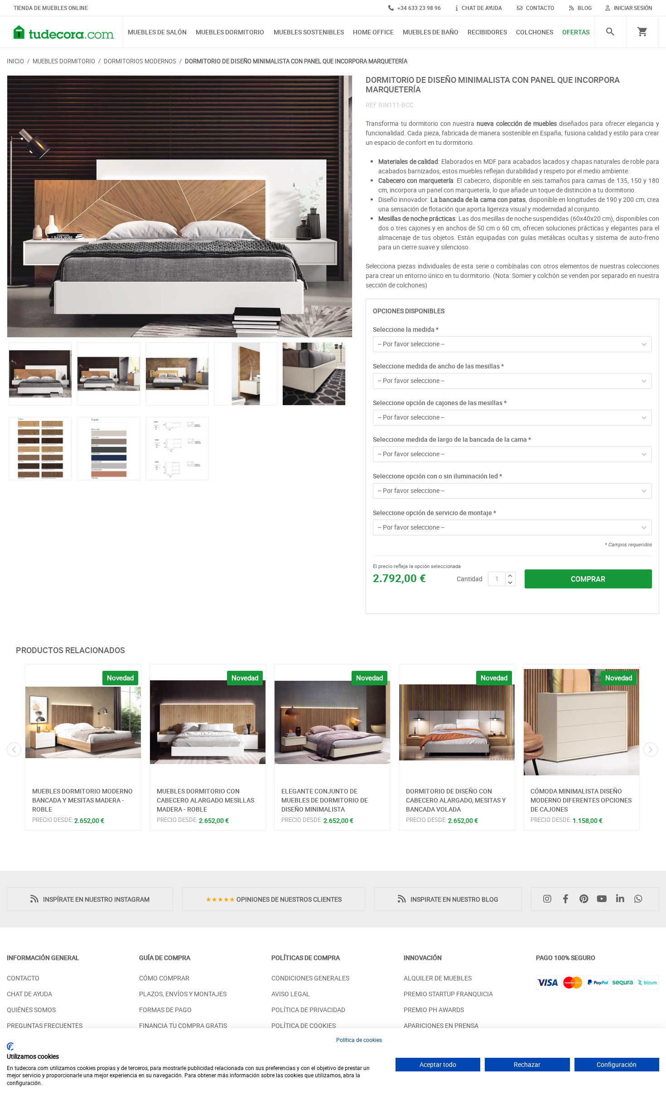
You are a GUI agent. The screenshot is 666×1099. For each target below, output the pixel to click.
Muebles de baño (430, 32)
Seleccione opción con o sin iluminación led (437, 476)
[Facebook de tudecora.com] (568, 899)
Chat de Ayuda (29, 993)
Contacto (23, 978)
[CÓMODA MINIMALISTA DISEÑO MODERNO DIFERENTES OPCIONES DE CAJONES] (581, 722)
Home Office (373, 32)
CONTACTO (539, 7)
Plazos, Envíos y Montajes (183, 993)
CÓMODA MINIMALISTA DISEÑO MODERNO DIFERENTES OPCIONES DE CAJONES (581, 800)
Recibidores (487, 32)
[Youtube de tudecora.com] (604, 899)
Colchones (534, 32)
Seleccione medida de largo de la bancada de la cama (452, 439)
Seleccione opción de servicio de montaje (434, 512)
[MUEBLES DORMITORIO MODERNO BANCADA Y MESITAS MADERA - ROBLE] (83, 722)
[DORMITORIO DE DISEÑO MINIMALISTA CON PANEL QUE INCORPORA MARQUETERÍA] (179, 206)
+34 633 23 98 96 (418, 7)
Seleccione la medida (406, 329)
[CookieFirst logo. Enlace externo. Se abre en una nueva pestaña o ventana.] (10, 1046)
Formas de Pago (165, 1009)
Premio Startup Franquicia (448, 993)
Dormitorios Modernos (140, 61)
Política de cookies (359, 1039)
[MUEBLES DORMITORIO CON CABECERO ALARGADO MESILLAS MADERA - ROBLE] (207, 722)
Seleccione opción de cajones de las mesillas (440, 402)
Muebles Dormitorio (230, 32)
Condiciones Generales (310, 978)
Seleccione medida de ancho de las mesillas (438, 366)
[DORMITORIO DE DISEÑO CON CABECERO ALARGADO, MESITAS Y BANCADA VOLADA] (457, 722)
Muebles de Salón (157, 32)
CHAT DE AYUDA (481, 7)
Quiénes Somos (31, 1009)
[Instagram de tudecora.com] (550, 899)
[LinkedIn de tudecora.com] (622, 899)
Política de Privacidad (308, 1009)
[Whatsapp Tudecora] (641, 899)
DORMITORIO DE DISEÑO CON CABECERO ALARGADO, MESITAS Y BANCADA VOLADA (456, 800)
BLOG (584, 7)
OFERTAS (575, 32)
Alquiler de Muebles (438, 978)
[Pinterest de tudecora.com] (586, 899)
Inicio (15, 61)
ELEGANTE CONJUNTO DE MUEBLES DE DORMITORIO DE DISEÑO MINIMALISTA (324, 800)
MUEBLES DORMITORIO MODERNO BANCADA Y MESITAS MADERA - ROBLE (82, 800)
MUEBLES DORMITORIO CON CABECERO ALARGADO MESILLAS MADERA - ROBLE (205, 800)
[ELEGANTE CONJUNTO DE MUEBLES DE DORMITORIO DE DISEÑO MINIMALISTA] (332, 722)
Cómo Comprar (164, 978)
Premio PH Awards (434, 1009)
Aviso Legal (290, 993)
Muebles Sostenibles (309, 32)
